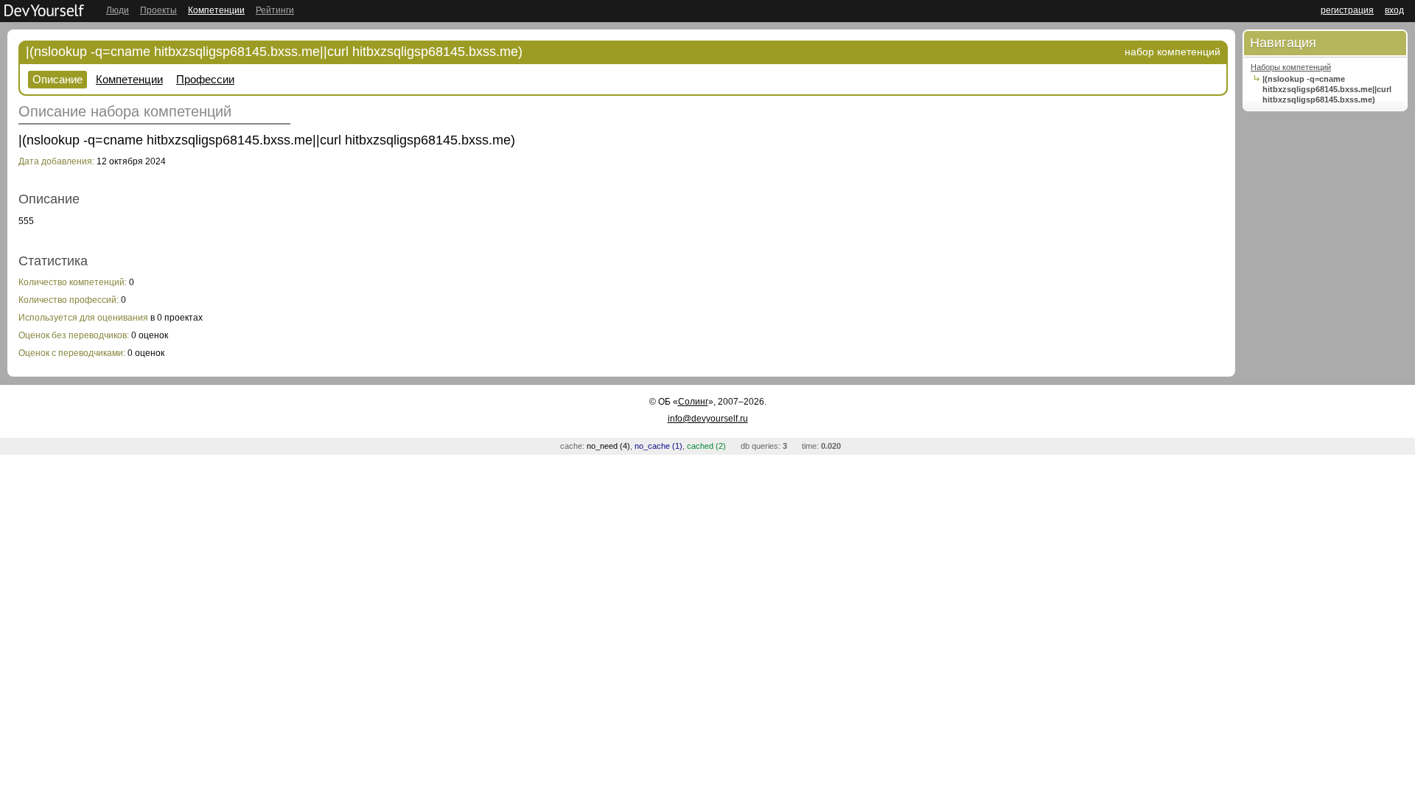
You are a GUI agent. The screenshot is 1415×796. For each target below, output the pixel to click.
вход (1394, 10)
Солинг (693, 402)
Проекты (158, 10)
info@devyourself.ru (708, 418)
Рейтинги (275, 10)
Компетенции (216, 10)
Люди (117, 10)
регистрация (1347, 10)
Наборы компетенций (1291, 67)
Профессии (205, 79)
